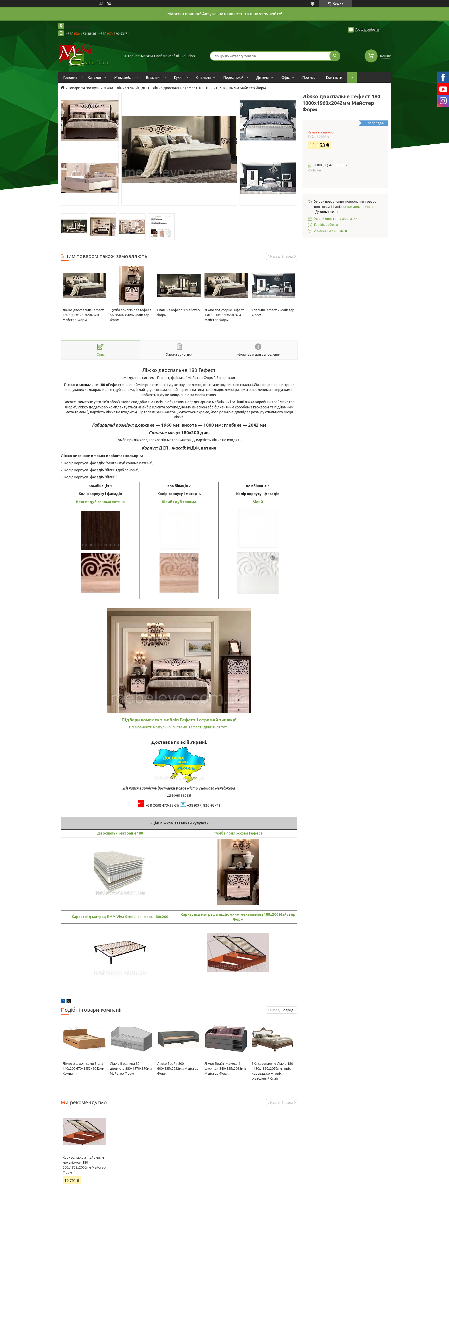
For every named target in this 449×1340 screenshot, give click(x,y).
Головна (70, 77)
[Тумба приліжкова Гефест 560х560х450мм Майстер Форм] (131, 285)
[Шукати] (334, 55)
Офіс (285, 77)
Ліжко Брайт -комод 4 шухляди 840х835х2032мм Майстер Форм (225, 1068)
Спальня (203, 77)
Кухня (178, 77)
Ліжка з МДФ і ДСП (133, 88)
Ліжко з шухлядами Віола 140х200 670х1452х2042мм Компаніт (83, 1068)
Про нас (308, 77)
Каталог (95, 77)
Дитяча (262, 77)
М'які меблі (123, 77)
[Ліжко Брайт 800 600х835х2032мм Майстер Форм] (179, 1039)
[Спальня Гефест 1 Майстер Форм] (179, 285)
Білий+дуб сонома (179, 502)
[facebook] (63, 1002)
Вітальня (153, 77)
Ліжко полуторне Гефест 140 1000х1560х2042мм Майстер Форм (224, 315)
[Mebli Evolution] (88, 55)
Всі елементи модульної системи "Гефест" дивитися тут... (179, 727)
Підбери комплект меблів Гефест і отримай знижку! (179, 719)
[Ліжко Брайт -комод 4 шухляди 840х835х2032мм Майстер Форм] (226, 1039)
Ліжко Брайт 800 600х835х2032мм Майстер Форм (178, 1068)
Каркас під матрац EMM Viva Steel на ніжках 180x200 (120, 917)
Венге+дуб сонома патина (100, 502)
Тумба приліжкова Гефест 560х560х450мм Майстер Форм (130, 315)
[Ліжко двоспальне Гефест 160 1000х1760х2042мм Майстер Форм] (84, 285)
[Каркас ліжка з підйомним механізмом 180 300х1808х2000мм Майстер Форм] (84, 1131)
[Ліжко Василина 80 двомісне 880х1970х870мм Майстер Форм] (131, 1039)
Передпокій (233, 77)
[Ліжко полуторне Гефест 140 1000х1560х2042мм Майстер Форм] (226, 285)
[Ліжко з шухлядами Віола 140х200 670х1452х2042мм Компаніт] (84, 1039)
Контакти (334, 77)
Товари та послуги (84, 88)
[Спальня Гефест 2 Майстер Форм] (273, 285)
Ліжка (108, 88)
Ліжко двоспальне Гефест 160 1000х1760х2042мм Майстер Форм (83, 315)
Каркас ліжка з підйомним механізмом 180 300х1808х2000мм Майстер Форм (84, 1165)
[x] (69, 1002)
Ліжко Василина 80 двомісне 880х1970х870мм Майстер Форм (131, 1068)
